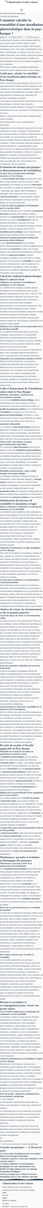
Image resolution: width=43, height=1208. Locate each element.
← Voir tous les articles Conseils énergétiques (19, 1144)
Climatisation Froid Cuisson (17, 1183)
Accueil (3, 13)
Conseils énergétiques (16, 13)
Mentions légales (9, 1200)
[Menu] (21, 10)
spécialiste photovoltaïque (11, 86)
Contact (5, 1203)
